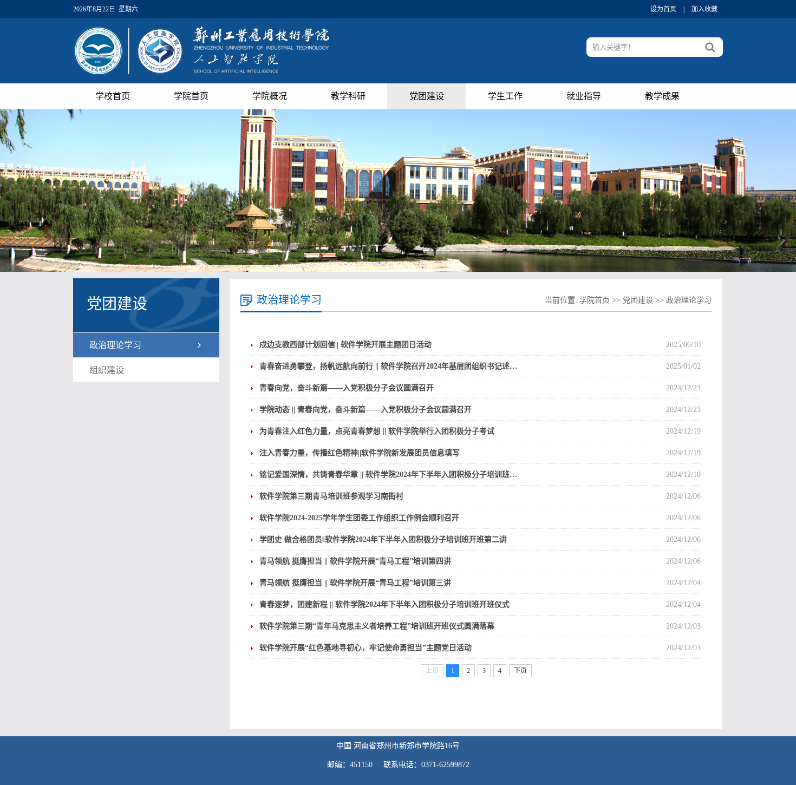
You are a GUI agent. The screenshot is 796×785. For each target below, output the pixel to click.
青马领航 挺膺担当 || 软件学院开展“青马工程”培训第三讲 (355, 583)
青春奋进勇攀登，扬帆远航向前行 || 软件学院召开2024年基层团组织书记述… (388, 366)
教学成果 (662, 96)
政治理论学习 (115, 345)
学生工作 (505, 96)
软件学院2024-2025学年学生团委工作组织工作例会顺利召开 (359, 518)
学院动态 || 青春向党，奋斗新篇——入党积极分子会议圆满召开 (365, 409)
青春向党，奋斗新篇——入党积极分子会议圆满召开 (346, 388)
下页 (520, 671)
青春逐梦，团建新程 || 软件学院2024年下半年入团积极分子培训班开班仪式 (384, 604)
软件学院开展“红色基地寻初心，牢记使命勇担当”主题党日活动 (365, 648)
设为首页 (663, 9)
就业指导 (583, 96)
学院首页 (191, 96)
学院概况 (269, 96)
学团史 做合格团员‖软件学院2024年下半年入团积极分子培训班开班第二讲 (383, 539)
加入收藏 (704, 9)
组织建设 (106, 370)
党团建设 (426, 96)
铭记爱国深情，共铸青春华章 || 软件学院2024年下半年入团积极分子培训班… (388, 474)
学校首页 (112, 96)
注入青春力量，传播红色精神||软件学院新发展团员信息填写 (359, 453)
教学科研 (348, 96)
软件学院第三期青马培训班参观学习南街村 (331, 496)
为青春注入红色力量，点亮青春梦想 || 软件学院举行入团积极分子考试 (376, 431)
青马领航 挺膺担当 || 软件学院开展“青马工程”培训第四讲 (355, 561)
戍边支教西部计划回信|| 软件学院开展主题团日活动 (345, 345)
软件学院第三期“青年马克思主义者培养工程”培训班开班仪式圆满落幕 (376, 626)
